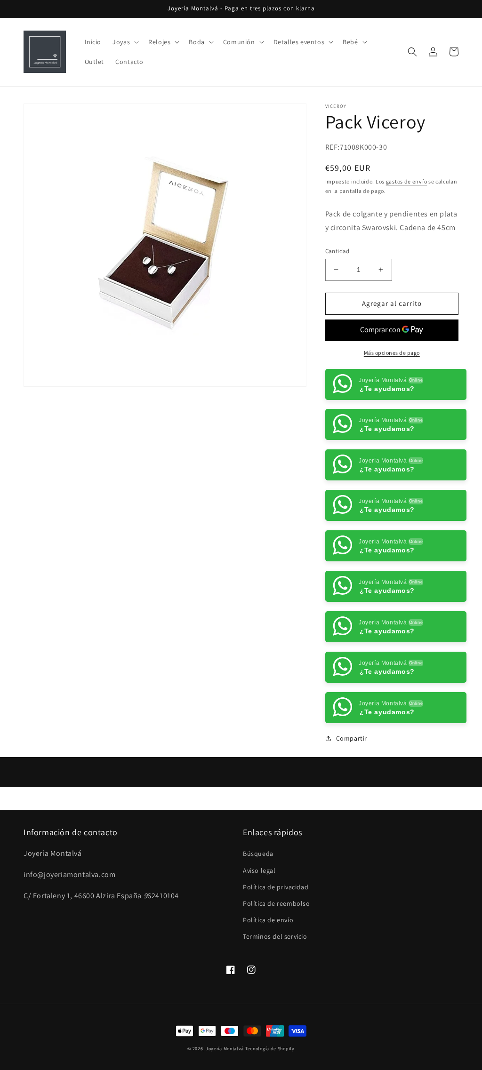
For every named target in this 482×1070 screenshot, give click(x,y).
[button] (125, 42)
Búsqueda (258, 894)
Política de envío (268, 960)
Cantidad (337, 251)
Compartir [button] (351, 779)
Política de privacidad (275, 927)
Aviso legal (259, 910)
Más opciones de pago (392, 352)
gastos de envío (406, 181)
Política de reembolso (276, 944)
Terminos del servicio (275, 977)
